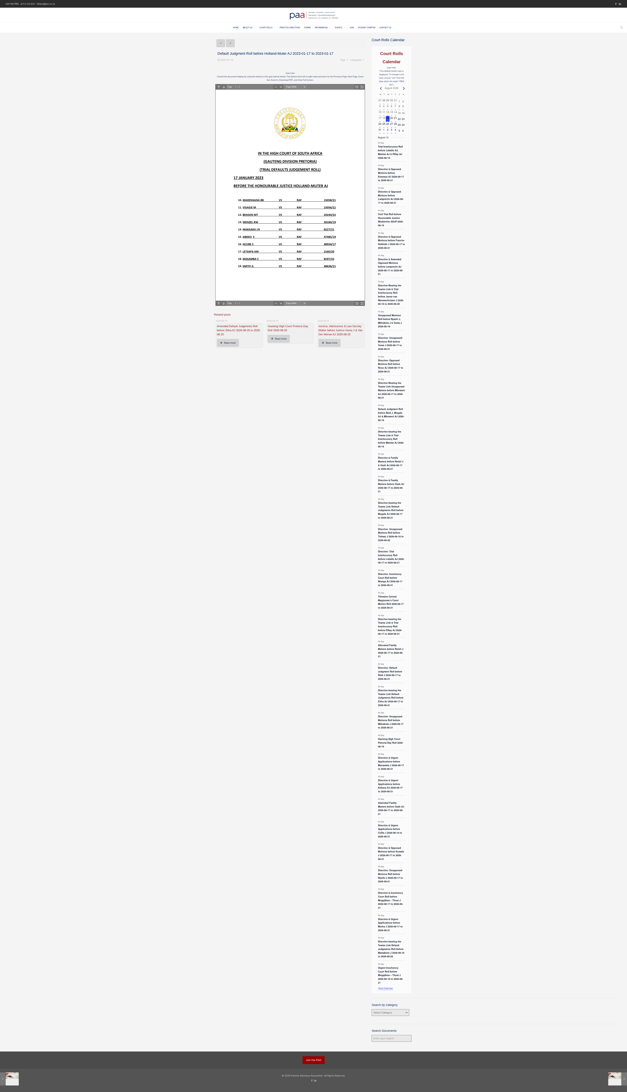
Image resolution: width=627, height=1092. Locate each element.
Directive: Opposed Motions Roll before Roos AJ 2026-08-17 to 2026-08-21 (390, 366)
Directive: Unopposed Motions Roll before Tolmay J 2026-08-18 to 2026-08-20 (391, 534)
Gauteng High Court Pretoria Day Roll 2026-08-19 (390, 742)
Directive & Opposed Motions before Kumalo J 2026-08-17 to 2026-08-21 (391, 853)
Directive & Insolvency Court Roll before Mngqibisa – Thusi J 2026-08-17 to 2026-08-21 (390, 900)
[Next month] (403, 88)
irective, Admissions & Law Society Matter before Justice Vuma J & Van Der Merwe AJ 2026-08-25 (340, 330)
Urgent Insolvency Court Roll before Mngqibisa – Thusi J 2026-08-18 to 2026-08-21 (390, 975)
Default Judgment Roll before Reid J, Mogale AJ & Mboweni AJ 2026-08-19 (391, 414)
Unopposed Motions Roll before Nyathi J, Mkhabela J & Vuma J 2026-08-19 (390, 321)
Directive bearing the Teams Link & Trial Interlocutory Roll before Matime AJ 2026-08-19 (391, 439)
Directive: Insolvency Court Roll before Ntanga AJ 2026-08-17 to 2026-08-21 (390, 579)
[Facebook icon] (616, 3)
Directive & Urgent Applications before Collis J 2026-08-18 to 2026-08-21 (390, 831)
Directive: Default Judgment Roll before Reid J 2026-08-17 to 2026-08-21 (390, 673)
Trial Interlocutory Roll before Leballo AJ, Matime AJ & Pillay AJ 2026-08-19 (390, 152)
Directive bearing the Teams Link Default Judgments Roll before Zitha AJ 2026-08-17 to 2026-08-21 (390, 698)
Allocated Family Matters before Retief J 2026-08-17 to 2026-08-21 (390, 651)
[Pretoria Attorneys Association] (313, 15)
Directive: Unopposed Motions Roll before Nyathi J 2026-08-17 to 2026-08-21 (390, 876)
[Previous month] (380, 88)
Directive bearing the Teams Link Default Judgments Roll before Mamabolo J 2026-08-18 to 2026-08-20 (391, 949)
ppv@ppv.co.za (47, 3)
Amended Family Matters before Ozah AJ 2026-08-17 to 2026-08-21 (391, 808)
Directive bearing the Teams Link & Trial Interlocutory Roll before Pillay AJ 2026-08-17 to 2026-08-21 (390, 626)
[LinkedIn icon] (620, 3)
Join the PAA (12, 3)
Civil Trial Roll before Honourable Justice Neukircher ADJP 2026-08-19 (390, 219)
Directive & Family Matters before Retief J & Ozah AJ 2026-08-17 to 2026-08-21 (390, 463)
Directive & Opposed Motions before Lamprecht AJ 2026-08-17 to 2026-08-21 (391, 197)
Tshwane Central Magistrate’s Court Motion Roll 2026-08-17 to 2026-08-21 (391, 602)
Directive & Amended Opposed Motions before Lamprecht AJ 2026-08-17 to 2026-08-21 (390, 267)
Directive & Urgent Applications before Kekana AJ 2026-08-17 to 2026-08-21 (390, 786)
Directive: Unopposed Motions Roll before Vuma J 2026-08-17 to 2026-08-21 (390, 343)
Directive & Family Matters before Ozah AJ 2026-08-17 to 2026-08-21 (391, 486)
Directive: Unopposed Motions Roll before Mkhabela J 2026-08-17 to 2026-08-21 (390, 722)
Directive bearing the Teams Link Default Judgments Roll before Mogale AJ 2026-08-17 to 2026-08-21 (390, 510)
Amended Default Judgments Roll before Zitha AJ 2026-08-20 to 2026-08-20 (239, 330)
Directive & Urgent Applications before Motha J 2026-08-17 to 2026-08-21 (390, 924)
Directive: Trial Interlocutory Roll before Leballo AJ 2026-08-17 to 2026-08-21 (391, 557)
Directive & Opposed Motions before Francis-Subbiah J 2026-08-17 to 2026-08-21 (391, 242)
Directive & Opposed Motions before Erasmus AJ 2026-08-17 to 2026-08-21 (391, 174)
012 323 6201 (29, 4)
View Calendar (385, 988)
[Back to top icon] (613, 1087)
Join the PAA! (313, 1060)
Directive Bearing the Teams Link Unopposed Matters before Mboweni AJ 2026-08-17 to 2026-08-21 (391, 390)
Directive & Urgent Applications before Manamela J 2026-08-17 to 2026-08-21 (391, 763)
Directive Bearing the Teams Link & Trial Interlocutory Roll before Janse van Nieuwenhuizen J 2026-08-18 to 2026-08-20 (391, 294)
